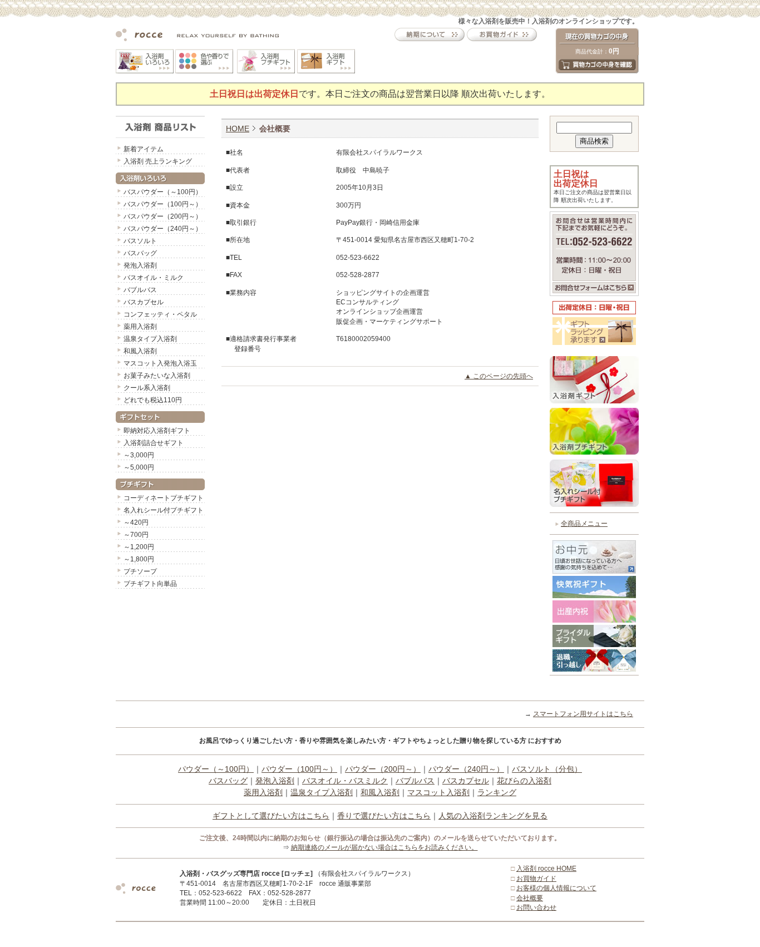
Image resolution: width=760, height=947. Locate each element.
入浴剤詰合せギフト (154, 443)
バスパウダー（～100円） (163, 192)
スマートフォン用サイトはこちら (583, 714)
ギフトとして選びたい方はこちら (271, 815)
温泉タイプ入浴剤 (150, 339)
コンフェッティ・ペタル (160, 314)
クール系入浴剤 (147, 388)
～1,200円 (139, 547)
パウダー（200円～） (383, 768)
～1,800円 (139, 559)
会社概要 (529, 898)
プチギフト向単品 (150, 584)
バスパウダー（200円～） (163, 216)
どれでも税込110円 (153, 400)
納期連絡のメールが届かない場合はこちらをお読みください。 (384, 847)
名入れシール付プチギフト (164, 510)
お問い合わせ (536, 907)
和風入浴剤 (140, 351)
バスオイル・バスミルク (345, 780)
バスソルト (140, 241)
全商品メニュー (584, 523)
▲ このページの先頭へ (499, 376)
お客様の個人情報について (556, 888)
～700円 (136, 535)
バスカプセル (144, 302)
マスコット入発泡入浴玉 (160, 363)
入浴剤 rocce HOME (546, 868)
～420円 (136, 522)
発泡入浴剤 (140, 265)
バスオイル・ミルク (154, 278)
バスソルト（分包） (547, 768)
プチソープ (140, 571)
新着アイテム (144, 149)
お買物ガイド (536, 878)
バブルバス (140, 290)
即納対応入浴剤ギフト (157, 431)
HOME (237, 128)
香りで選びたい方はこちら (384, 815)
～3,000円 (139, 455)
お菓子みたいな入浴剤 (157, 375)
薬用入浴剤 (140, 327)
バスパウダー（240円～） (163, 229)
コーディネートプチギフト (164, 498)
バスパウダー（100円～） (163, 204)
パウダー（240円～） (466, 768)
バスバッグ (140, 253)
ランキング (496, 792)
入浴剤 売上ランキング (158, 161)
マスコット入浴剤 (438, 792)
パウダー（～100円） (216, 768)
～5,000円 (139, 467)
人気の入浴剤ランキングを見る (492, 815)
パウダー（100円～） (299, 768)
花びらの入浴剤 (524, 780)
